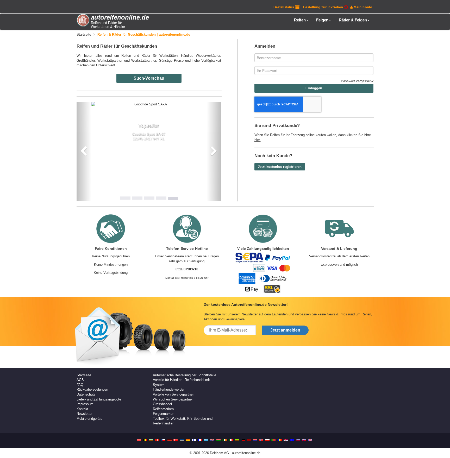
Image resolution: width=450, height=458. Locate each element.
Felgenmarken (163, 414)
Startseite (84, 375)
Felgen (322, 20)
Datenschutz (86, 394)
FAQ (80, 385)
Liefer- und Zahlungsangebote (99, 399)
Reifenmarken (163, 409)
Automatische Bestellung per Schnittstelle (184, 375)
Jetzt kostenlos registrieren (280, 167)
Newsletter (84, 414)
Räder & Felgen (353, 20)
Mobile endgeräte (89, 419)
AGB (80, 380)
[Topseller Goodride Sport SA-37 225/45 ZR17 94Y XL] (149, 104)
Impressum (85, 404)
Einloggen (313, 88)
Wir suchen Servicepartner (173, 399)
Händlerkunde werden (169, 389)
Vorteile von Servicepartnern (174, 394)
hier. (257, 140)
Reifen (300, 20)
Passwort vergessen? (357, 81)
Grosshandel (162, 404)
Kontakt (82, 409)
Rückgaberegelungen (92, 389)
